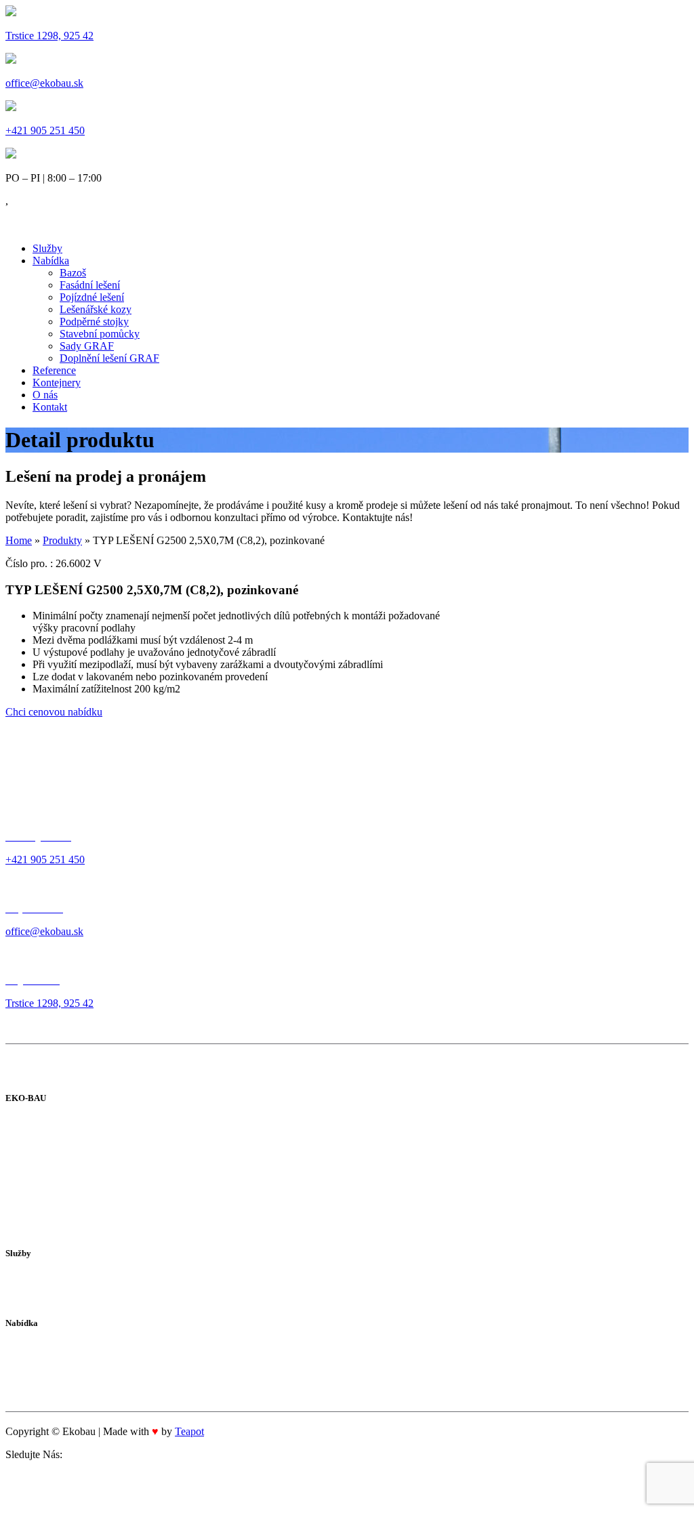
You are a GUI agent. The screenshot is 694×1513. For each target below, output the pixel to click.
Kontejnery (57, 382)
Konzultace (29, 1279)
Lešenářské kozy (95, 309)
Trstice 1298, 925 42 (49, 35)
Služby (47, 248)
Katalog (22, 1159)
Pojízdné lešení (92, 297)
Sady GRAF (87, 346)
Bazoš (73, 272)
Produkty (62, 540)
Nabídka (51, 260)
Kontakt (50, 407)
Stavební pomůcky (100, 333)
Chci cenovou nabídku (53, 712)
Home (18, 540)
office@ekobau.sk (44, 83)
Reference (54, 370)
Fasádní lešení (90, 285)
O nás (45, 394)
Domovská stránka (45, 1125)
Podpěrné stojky (94, 321)
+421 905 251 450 (45, 130)
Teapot (189, 1431)
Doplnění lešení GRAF (109, 358)
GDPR (20, 1210)
